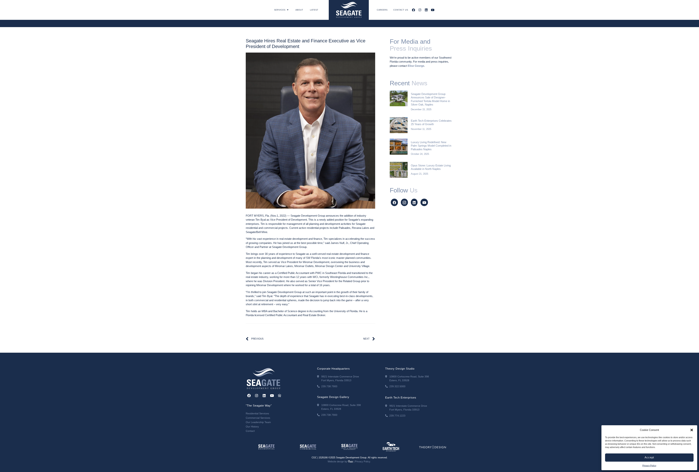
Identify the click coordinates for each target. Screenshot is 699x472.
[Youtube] (432, 9)
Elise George (416, 65)
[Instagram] (419, 9)
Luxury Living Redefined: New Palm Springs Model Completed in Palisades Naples (431, 146)
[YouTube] (424, 202)
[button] (692, 430)
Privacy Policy (649, 465)
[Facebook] (413, 9)
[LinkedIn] (414, 202)
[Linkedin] (426, 9)
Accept (649, 457)
